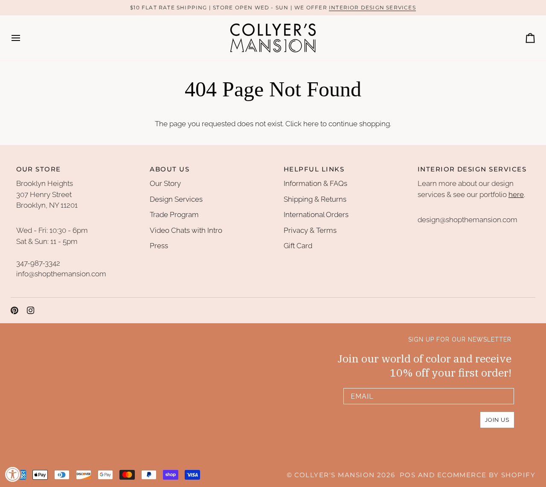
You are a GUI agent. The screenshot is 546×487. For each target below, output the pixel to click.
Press (159, 245)
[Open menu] (23, 38)
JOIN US (497, 420)
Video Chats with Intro (186, 230)
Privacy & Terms (310, 230)
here (311, 123)
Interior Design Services (372, 7)
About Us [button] (169, 169)
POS (407, 475)
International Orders (316, 214)
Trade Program (174, 214)
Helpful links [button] (314, 169)
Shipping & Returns (315, 199)
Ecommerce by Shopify (486, 475)
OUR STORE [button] (38, 169)
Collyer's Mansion (334, 475)
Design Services (176, 199)
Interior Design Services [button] (472, 169)
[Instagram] (31, 310)
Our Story (165, 183)
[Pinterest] (14, 310)
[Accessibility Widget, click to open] (12, 474)
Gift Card (298, 245)
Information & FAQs (315, 183)
